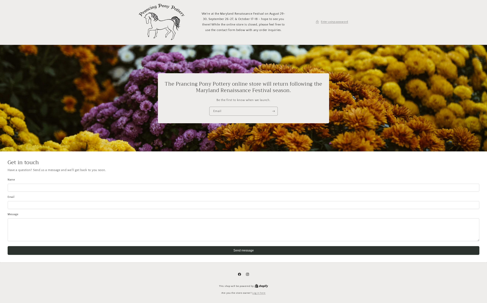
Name (11, 179)
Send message (243, 250)
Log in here (259, 293)
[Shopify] (261, 286)
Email (11, 197)
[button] (332, 22)
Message (13, 214)
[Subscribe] (273, 111)
